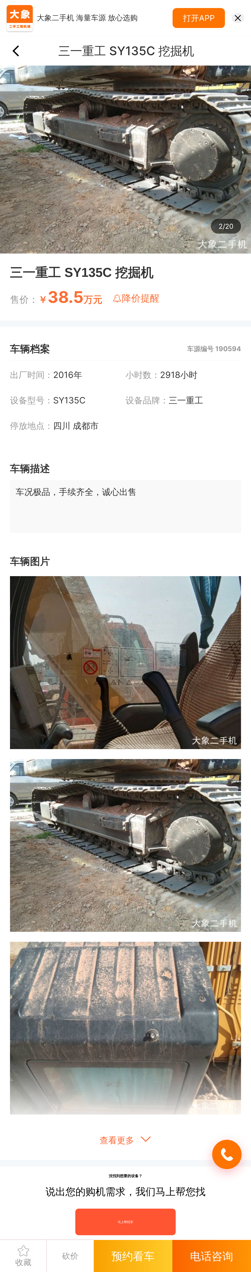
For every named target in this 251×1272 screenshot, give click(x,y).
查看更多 (118, 1140)
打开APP (199, 18)
